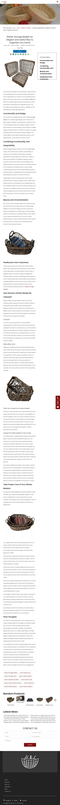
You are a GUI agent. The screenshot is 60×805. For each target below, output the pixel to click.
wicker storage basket (10, 673)
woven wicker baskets (25, 686)
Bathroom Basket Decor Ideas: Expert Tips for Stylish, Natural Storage (43, 720)
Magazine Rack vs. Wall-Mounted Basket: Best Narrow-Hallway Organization (16, 722)
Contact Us (8, 791)
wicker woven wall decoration (12, 683)
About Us (7, 784)
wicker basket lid (29, 683)
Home (6, 780)
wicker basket (29, 99)
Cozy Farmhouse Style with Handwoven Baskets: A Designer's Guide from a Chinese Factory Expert (43, 719)
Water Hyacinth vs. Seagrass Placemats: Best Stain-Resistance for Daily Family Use (43, 715)
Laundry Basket (20, 702)
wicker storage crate (10, 676)
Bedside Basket (30, 705)
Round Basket (39, 705)
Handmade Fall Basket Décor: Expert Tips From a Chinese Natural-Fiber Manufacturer (16, 715)
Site (22, 48)
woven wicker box (25, 673)
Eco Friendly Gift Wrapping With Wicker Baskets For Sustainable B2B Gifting (16, 717)
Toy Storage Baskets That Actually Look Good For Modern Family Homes (43, 722)
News (6, 789)
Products (7, 782)
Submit (30, 745)
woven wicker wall (26, 679)
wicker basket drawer (10, 686)
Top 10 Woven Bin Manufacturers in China (14, 719)
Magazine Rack (49, 705)
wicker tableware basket (11, 679)
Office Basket (10, 705)
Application (8, 786)
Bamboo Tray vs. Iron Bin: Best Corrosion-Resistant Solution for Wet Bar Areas (16, 720)
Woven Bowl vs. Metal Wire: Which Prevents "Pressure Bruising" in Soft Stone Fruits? (43, 717)
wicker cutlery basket (25, 676)
